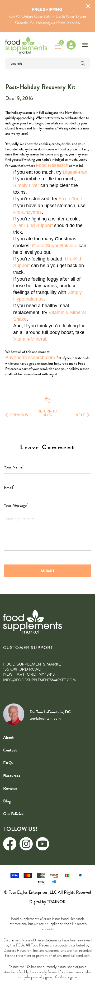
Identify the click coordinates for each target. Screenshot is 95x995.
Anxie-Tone (70, 198)
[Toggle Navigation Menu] (85, 45)
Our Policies (13, 814)
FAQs (8, 763)
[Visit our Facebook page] (9, 843)
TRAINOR (56, 902)
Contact (10, 750)
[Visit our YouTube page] (42, 843)
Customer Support (28, 648)
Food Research (52, 165)
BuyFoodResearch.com (30, 357)
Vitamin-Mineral (29, 339)
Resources (11, 775)
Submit (47, 570)
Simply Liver (26, 185)
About (8, 737)
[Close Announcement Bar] (88, 6)
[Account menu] (71, 45)
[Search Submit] (83, 63)
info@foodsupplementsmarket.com (39, 680)
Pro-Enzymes (27, 212)
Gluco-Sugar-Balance (54, 245)
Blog (7, 801)
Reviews (10, 788)
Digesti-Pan (75, 172)
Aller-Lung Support (33, 225)
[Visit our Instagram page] (26, 843)
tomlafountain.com (45, 718)
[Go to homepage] (26, 45)
